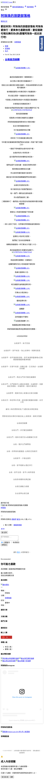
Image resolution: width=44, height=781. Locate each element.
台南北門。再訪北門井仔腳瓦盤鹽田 (22, 377)
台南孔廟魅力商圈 (22, 486)
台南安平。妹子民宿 (22, 343)
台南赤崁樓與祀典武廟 (22, 479)
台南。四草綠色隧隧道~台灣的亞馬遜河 (22, 451)
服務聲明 (22, 753)
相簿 (6, 46)
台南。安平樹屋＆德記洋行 (22, 465)
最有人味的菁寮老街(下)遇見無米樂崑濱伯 (22, 409)
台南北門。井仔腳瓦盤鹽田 (22, 430)
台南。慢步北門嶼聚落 (22, 444)
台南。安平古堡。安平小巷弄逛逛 (22, 472)
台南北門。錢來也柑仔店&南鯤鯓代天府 (22, 437)
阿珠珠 (3, 508)
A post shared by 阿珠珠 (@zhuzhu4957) (22, 720)
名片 (6, 51)
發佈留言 (4, 545)
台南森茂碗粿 (12, 59)
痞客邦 (13, 519)
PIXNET (9, 750)
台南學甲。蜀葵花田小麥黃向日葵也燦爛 (22, 393)
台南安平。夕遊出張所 (22, 458)
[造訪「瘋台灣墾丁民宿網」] (23, 661)
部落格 (7, 48)
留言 (18, 519)
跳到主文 (4, 21)
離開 (11, 777)
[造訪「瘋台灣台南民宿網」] (8, 661)
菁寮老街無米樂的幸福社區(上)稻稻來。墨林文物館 (22, 416)
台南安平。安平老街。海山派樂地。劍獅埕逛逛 (22, 350)
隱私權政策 (36, 750)
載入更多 (4, 532)
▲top (3, 528)
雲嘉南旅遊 (18, 525)
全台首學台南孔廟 (22, 493)
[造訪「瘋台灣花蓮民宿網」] (26, 658)
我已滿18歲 (5, 777)
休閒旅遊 (17, 42)
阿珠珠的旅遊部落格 (15, 16)
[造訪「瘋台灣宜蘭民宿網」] (10, 658)
